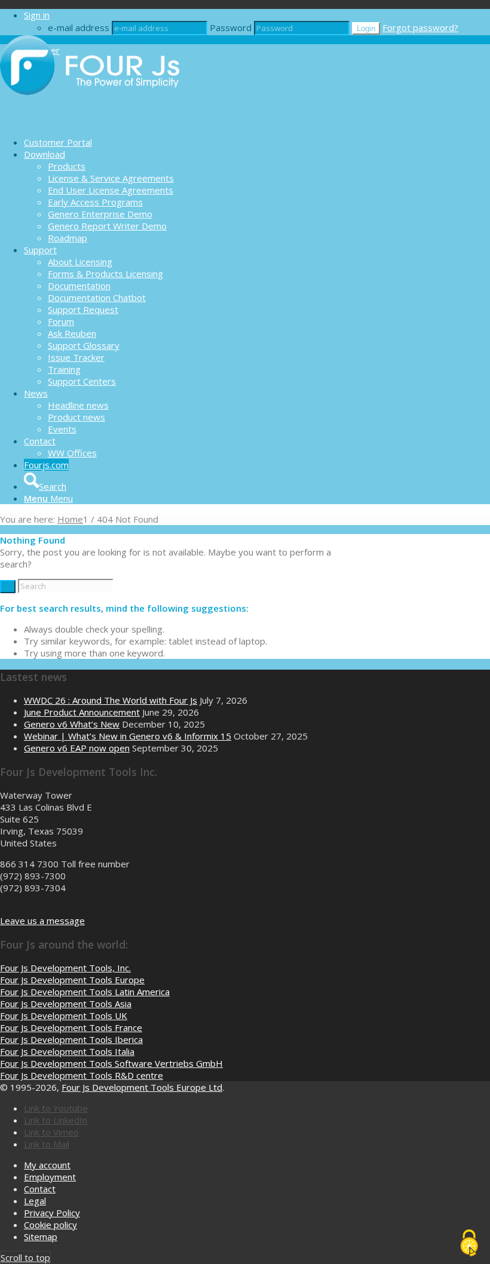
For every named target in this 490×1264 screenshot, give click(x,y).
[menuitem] (257, 142)
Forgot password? (420, 27)
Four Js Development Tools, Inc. (65, 968)
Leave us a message (42, 920)
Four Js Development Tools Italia (67, 1051)
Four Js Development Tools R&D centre (81, 1075)
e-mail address (78, 27)
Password (231, 27)
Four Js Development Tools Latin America (85, 992)
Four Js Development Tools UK (63, 1015)
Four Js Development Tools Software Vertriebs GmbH (111, 1063)
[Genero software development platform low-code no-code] (89, 121)
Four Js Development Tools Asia (65, 1004)
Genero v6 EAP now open (77, 748)
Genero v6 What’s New (72, 724)
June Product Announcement (82, 712)
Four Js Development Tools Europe (72, 980)
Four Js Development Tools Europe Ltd (142, 1087)
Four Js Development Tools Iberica (71, 1039)
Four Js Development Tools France (71, 1027)
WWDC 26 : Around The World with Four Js (110, 700)
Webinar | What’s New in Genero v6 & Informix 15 (127, 736)
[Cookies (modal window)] (469, 1243)
